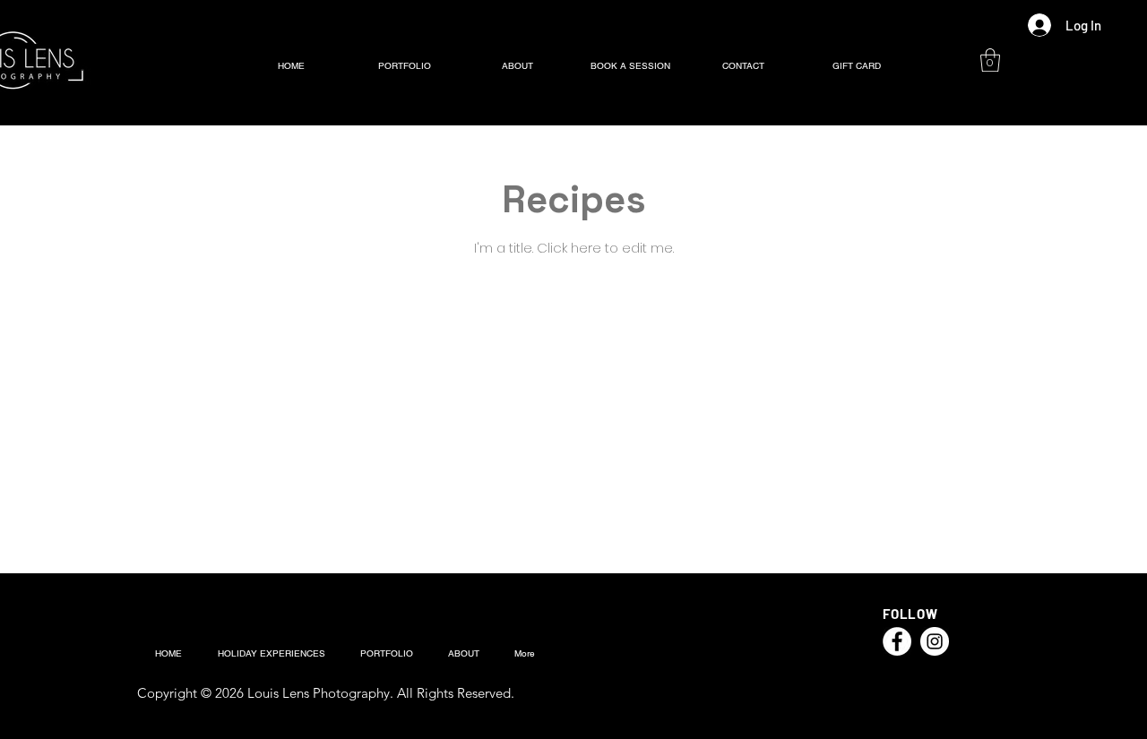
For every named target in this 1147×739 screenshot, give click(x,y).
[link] (990, 60)
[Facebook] (897, 641)
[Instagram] (934, 641)
